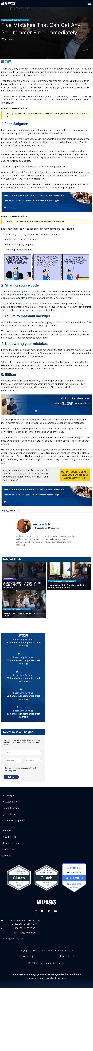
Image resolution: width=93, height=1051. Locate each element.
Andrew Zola (42, 524)
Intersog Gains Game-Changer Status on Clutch (22, 614)
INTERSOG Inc (45, 950)
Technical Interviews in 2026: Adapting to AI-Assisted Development (34, 221)
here (63, 978)
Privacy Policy (26, 956)
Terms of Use (67, 956)
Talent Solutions (10, 808)
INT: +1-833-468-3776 (24, 932)
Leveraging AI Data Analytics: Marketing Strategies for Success (67, 586)
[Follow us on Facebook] (36, 911)
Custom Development (13, 820)
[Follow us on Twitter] (49, 911)
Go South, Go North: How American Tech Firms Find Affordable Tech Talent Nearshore (22, 585)
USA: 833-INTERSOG (24, 928)
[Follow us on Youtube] (42, 911)
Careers (6, 855)
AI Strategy (8, 795)
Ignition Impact (9, 814)
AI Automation (9, 801)
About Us (7, 830)
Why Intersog (9, 837)
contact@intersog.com (12, 938)
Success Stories (10, 843)
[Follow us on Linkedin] (55, 911)
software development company (22, 291)
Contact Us (8, 849)
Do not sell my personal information (46, 963)
